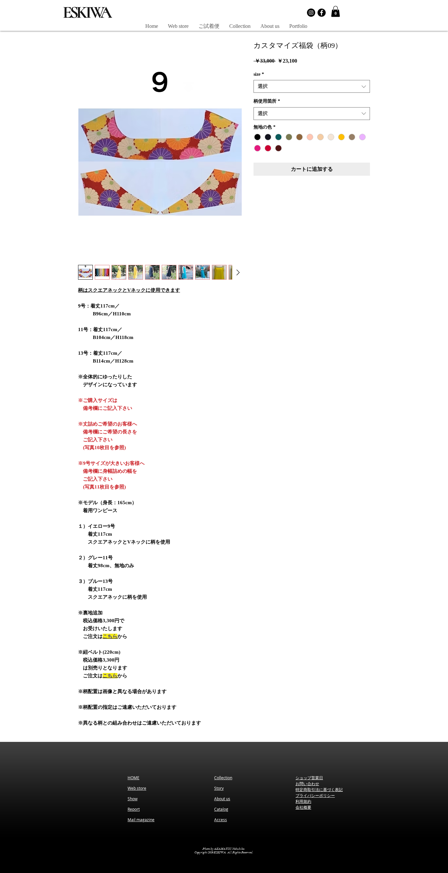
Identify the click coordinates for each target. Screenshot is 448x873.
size (259, 74)
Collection (223, 777)
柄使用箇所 (267, 101)
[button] (335, 11)
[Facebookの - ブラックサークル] (321, 13)
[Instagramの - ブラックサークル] (311, 13)
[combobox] (312, 86)
